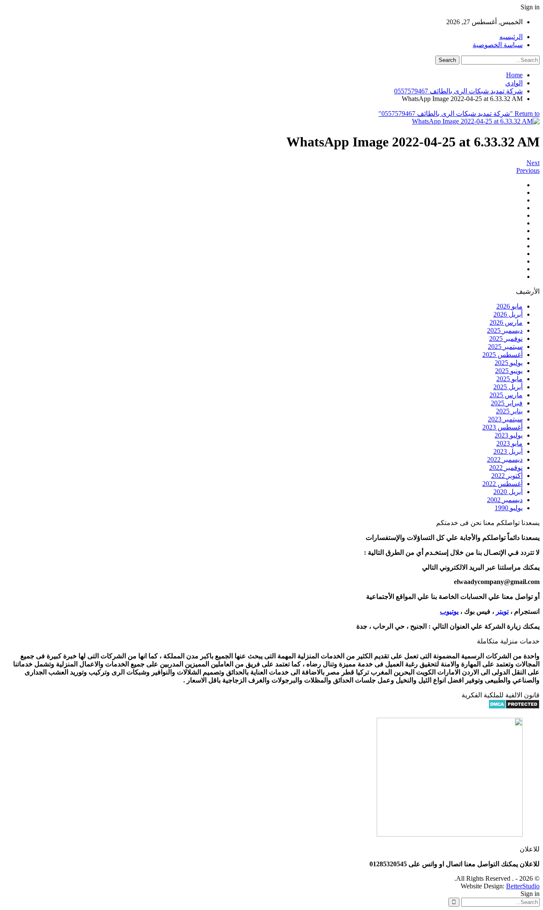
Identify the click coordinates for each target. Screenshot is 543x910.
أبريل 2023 (508, 451)
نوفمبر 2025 (506, 338)
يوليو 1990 (509, 507)
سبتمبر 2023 (505, 419)
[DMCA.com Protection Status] (514, 707)
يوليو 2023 (509, 435)
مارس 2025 (506, 395)
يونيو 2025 (509, 370)
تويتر (502, 611)
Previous (528, 170)
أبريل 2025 (508, 386)
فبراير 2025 (507, 403)
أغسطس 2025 (502, 354)
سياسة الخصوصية (498, 44)
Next (533, 162)
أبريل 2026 (508, 314)
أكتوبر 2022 (507, 475)
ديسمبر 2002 (505, 499)
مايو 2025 (509, 378)
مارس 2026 (506, 322)
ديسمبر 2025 (505, 330)
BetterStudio (523, 886)
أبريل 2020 (508, 491)
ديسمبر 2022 (505, 459)
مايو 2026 (509, 306)
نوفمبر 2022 (506, 467)
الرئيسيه (511, 36)
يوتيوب (449, 611)
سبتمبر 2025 (505, 346)
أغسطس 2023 (502, 427)
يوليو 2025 (509, 362)
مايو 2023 (509, 443)
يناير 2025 (509, 411)
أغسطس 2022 (502, 483)
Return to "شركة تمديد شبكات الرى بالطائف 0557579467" (459, 113)
